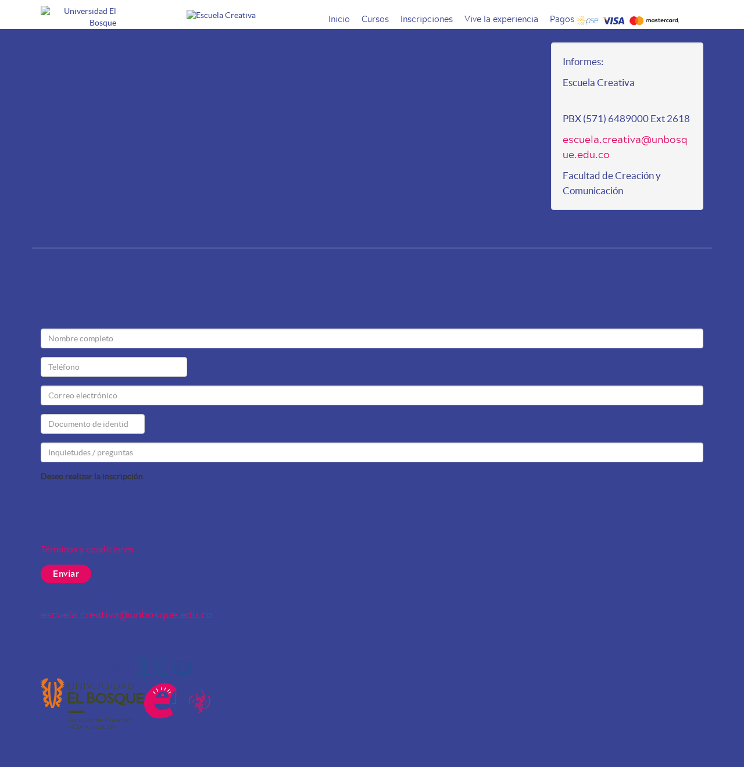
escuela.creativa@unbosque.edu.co (625, 146)
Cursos (375, 19)
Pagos (562, 19)
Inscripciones (426, 19)
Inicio (339, 19)
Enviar (66, 573)
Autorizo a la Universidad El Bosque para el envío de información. (169, 531)
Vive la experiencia (501, 19)
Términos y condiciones (87, 549)
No (57, 508)
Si (55, 493)
